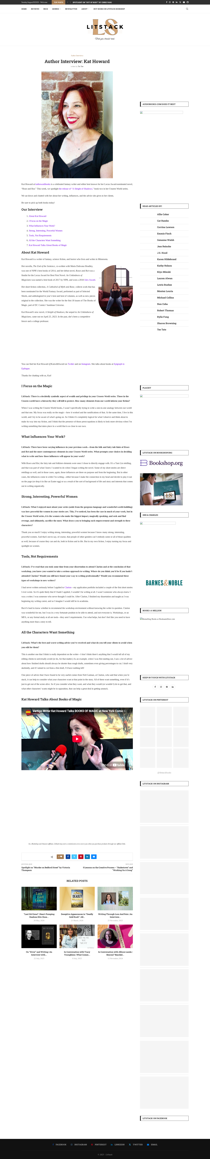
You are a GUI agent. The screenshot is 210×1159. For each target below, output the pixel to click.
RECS (45, 9)
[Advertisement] (164, 75)
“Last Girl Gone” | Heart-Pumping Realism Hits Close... (39, 915)
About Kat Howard (37, 216)
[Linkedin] (176, 2)
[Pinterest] (173, 2)
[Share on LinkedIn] (87, 856)
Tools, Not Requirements (40, 235)
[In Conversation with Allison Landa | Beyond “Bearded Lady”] (115, 936)
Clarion (68, 587)
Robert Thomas (165, 310)
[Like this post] (61, 856)
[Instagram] (170, 2)
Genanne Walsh (165, 239)
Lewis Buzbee (164, 284)
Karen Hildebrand (166, 259)
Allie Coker (163, 214)
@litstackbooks (164, 772)
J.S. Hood (162, 252)
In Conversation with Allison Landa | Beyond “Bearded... (115, 953)
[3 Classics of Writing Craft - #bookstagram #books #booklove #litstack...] (164, 828)
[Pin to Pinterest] (80, 856)
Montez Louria (165, 291)
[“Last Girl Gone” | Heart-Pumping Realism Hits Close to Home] (39, 898)
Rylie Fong (163, 316)
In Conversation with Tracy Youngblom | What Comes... (77, 953)
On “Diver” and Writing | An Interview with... (39, 953)
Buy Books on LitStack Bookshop (109, 9)
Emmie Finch (164, 233)
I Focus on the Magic (38, 221)
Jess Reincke (164, 246)
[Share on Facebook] (68, 856)
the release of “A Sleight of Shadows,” (76, 189)
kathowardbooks (42, 184)
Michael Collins (165, 297)
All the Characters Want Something (45, 240)
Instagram (85, 364)
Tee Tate (80, 66)
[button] (67, 2)
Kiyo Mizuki (164, 271)
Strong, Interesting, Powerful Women (45, 230)
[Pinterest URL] (147, 716)
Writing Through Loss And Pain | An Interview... (115, 915)
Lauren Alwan (164, 278)
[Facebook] (166, 2)
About (84, 9)
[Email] (184, 2)
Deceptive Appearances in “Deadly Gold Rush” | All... (77, 915)
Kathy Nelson (164, 265)
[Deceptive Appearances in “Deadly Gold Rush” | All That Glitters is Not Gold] (77, 898)
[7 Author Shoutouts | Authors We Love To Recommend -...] (164, 864)
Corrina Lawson (165, 227)
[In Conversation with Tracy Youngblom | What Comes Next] (77, 936)
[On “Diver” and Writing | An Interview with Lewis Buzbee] (39, 936)
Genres (55, 9)
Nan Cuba (162, 303)
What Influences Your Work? (42, 226)
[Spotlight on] (164, 792)
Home (24, 9)
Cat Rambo (163, 220)
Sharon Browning (166, 323)
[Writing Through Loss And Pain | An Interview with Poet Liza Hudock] (115, 898)
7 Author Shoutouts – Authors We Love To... (94, 2)
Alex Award (89, 280)
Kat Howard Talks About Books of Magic (48, 245)
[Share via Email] (94, 856)
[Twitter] (180, 2)
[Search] (187, 9)
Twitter (71, 364)
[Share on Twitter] (74, 856)
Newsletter (71, 9)
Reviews (35, 9)
